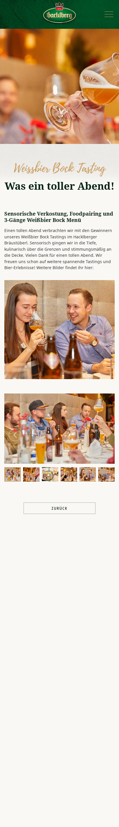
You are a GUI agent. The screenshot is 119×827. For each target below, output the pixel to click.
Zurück (59, 508)
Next (104, 435)
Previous (15, 435)
